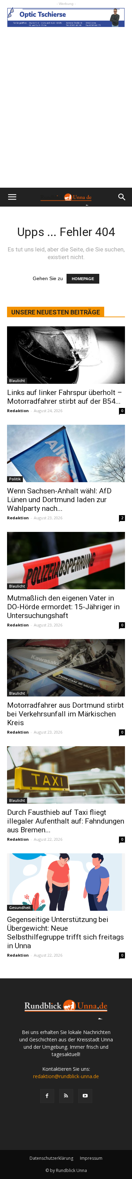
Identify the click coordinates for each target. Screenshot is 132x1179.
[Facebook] (47, 1096)
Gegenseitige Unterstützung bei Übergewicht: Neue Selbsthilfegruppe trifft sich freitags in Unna (65, 932)
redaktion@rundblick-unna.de (66, 1076)
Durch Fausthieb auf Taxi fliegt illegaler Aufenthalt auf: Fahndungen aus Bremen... (65, 821)
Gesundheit (20, 907)
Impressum (91, 1158)
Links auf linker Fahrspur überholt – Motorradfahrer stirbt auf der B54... (64, 396)
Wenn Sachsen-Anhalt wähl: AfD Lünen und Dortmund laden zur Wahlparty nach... (59, 500)
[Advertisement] (66, 118)
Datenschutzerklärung (51, 1158)
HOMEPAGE (83, 279)
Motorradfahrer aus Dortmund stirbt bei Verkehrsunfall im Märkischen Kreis (65, 714)
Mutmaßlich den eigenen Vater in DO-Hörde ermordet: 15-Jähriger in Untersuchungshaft (63, 607)
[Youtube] (85, 1096)
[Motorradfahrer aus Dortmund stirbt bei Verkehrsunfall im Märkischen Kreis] (66, 667)
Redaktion (18, 410)
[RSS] (66, 1096)
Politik (15, 479)
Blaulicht (17, 380)
